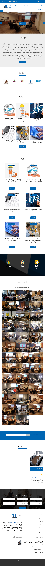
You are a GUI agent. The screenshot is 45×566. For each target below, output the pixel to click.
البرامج (32, 5)
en (4, 1)
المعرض (20, 5)
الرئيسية (41, 5)
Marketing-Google (28, 564)
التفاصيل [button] (33, 188)
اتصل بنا (40, 9)
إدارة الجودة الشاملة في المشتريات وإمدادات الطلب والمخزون (33, 240)
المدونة (16, 5)
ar (2, 1)
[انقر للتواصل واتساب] (7, 1)
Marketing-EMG (21, 564)
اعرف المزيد (22, 146)
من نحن (36, 5)
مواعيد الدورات (26, 5)
